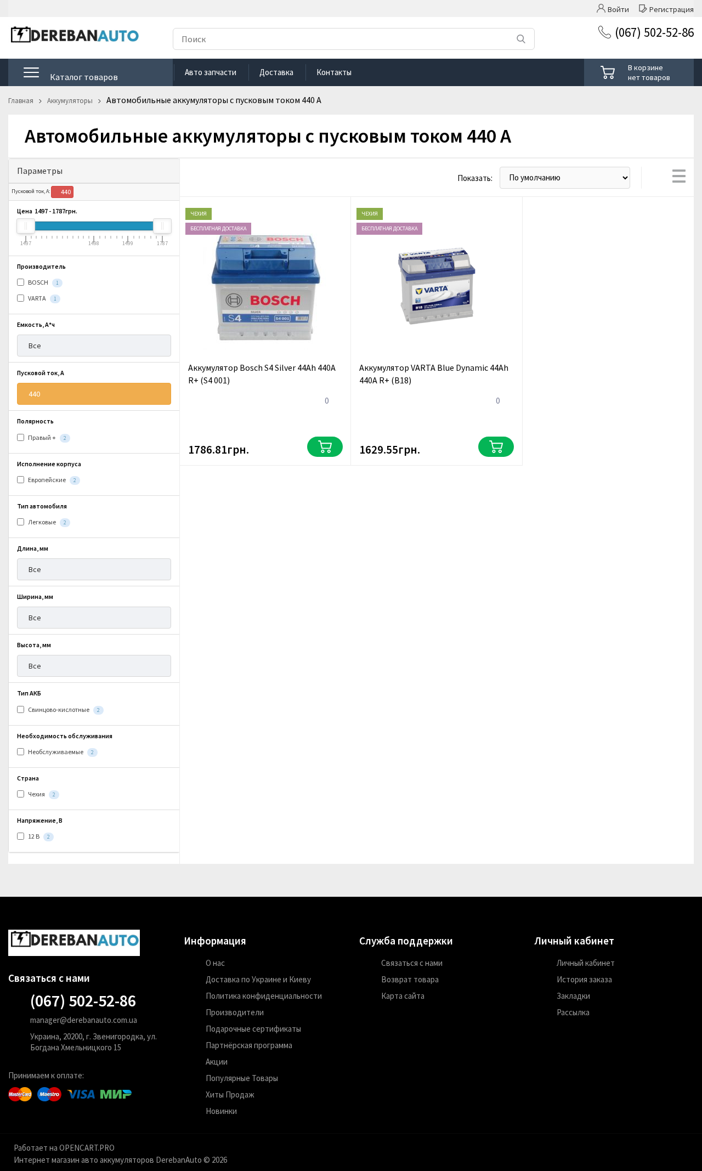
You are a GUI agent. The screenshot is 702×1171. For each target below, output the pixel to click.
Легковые (46, 522)
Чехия (41, 794)
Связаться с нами (412, 963)
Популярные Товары (242, 1078)
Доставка (276, 72)
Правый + (46, 437)
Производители (235, 1012)
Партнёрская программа (249, 1045)
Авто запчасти (210, 72)
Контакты (334, 72)
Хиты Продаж (230, 1094)
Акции (217, 1061)
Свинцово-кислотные (63, 709)
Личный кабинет (586, 963)
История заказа (584, 979)
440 (65, 192)
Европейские (51, 480)
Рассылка (573, 1012)
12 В (38, 836)
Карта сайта (402, 996)
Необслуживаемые (60, 752)
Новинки (221, 1111)
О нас (215, 963)
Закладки (573, 996)
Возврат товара (410, 979)
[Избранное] (528, 72)
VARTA (41, 298)
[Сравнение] (558, 72)
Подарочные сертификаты (253, 1028)
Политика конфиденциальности (264, 996)
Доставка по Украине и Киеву (258, 979)
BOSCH (43, 282)
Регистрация (671, 8)
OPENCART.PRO (87, 1147)
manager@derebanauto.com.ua (83, 1020)
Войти (618, 8)
